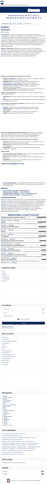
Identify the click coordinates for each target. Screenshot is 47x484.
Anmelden (23, 323)
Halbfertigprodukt (8, 416)
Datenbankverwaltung (6, 217)
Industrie (34, 44)
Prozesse (10, 202)
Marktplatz (4, 275)
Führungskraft (6, 419)
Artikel (36, 38)
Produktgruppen (6, 277)
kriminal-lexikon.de (24, 190)
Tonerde (5, 422)
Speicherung (18, 108)
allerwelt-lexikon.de (25, 192)
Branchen (43, 201)
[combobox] (34, 10)
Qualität (5, 417)
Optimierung (12, 113)
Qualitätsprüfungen (7, 83)
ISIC (4, 403)
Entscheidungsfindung (6, 55)
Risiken (10, 41)
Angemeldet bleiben (8, 316)
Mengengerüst (6, 406)
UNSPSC (5, 396)
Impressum (4, 280)
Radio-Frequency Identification (8, 259)
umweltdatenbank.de (32, 193)
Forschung (5, 88)
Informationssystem (7, 397)
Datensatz (3, 226)
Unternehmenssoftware (7, 254)
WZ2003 (5, 399)
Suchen (29, 8)
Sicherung (20, 144)
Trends (34, 156)
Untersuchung (36, 159)
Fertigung (5, 107)
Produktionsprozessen (22, 107)
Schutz (42, 144)
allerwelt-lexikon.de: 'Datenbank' (11, 192)
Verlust (6, 101)
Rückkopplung (6, 401)
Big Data (5, 156)
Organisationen (33, 51)
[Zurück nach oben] (45, 481)
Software (27, 153)
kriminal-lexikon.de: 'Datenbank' (10, 190)
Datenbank (5, 34)
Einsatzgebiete (31, 41)
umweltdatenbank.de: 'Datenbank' (11, 193)
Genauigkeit (35, 147)
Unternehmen (26, 84)
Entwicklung (24, 43)
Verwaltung (3, 201)
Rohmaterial (6, 413)
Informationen (4, 36)
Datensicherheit (12, 205)
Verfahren (26, 208)
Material (5, 420)
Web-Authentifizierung (24, 319)
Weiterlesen (17, 220)
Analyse (34, 37)
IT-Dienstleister (5, 236)
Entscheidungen (4, 204)
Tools (29, 159)
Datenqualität (6, 147)
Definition (3, 48)
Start (3, 271)
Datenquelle (4, 250)
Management (12, 78)
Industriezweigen (25, 38)
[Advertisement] (23, 380)
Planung (5, 423)
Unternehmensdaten (6, 245)
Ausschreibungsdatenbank (9, 182)
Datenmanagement (6, 240)
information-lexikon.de (27, 194)
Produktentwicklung (16, 55)
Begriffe (7, 46)
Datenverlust (6, 99)
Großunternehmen (7, 400)
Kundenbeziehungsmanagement (11, 84)
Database (7, 32)
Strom (5, 415)
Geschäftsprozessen (5, 211)
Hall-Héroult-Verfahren (8, 410)
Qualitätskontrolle (24, 202)
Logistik (5, 113)
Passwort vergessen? (7, 326)
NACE (5, 409)
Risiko (4, 407)
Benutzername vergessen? (8, 327)
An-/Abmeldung (5, 279)
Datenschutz (4, 205)
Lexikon (5, 412)
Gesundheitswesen (7, 108)
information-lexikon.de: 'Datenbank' (11, 194)
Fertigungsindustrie (19, 81)
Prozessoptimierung (28, 55)
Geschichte (16, 206)
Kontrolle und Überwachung (9, 404)
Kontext (22, 34)
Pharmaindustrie (23, 88)
